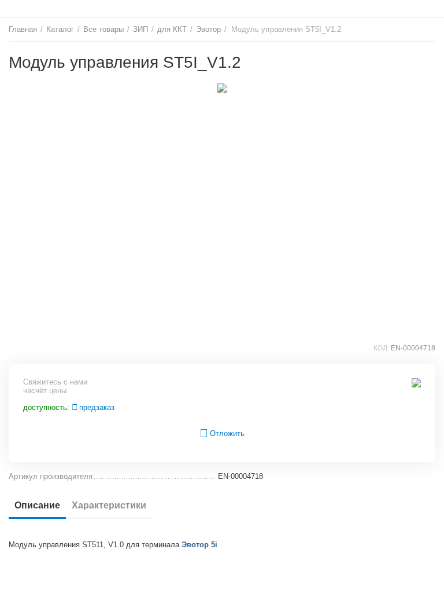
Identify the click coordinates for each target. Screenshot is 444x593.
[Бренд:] (416, 382)
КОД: (381, 348)
